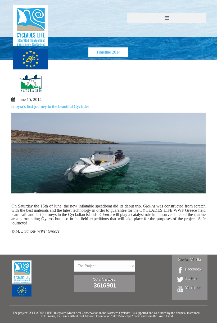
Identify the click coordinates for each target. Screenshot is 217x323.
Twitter (191, 278)
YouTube (192, 288)
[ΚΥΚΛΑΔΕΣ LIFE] (30, 54)
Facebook (193, 269)
